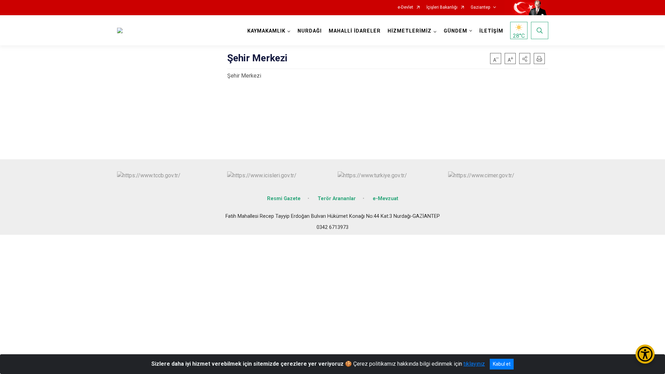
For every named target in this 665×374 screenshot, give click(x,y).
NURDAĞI (310, 31)
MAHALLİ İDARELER (355, 31)
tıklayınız (474, 363)
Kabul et (502, 364)
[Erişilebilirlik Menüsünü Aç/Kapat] (645, 354)
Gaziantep (480, 7)
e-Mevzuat (385, 199)
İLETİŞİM (491, 31)
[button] (524, 58)
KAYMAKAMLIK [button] (266, 31)
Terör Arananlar (337, 199)
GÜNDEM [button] (455, 31)
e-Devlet (405, 7)
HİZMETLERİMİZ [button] (410, 31)
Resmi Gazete (284, 199)
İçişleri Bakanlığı (442, 7)
